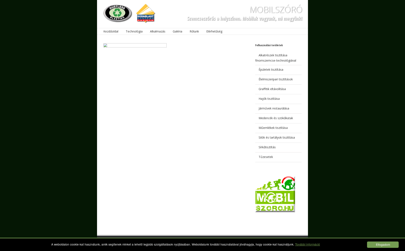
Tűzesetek (266, 157)
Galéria (177, 31)
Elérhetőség (214, 31)
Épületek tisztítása (271, 69)
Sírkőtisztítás (267, 147)
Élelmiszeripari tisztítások (276, 79)
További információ (307, 244)
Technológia (134, 31)
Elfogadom (383, 244)
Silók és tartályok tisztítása (277, 137)
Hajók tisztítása (269, 99)
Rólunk (194, 31)
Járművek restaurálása (274, 108)
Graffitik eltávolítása (272, 89)
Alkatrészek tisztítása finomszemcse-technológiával (275, 57)
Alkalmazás (157, 31)
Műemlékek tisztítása (273, 128)
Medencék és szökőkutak (276, 118)
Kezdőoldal (110, 31)
